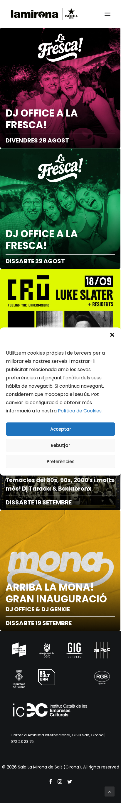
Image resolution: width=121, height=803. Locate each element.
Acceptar (60, 429)
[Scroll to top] (110, 791)
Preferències (61, 461)
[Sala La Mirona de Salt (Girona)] (44, 14)
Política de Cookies (80, 410)
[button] (112, 335)
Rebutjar (60, 445)
